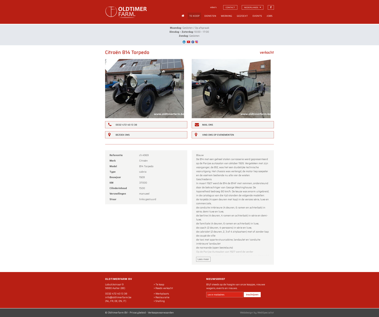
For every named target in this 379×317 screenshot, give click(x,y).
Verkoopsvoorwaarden (161, 312)
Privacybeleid (138, 312)
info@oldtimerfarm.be (118, 297)
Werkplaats (162, 294)
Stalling (160, 301)
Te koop (159, 284)
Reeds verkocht (164, 288)
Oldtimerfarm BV (118, 312)
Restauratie (162, 297)
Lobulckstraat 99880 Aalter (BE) (115, 286)
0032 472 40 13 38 (116, 294)
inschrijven (252, 294)
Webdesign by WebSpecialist (257, 312)
